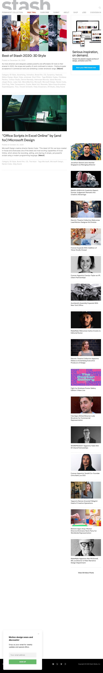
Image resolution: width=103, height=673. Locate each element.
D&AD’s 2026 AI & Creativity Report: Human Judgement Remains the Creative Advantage (84, 192)
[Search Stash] (99, 7)
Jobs (84, 12)
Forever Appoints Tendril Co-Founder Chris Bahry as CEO (85, 474)
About (66, 12)
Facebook (65, 664)
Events (93, 12)
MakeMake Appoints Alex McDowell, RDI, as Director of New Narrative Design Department (84, 561)
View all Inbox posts (86, 573)
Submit (56, 12)
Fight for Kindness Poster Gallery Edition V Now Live (83, 389)
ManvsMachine (27, 82)
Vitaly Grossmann (40, 87)
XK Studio (51, 87)
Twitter (57, 664)
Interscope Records (41, 79)
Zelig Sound (60, 87)
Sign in (98, 12)
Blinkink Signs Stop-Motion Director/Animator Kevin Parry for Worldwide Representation (84, 531)
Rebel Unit (36, 84)
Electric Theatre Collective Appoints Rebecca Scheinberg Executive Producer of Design (85, 361)
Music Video (18, 77)
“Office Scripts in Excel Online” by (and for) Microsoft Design (31, 137)
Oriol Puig (5, 84)
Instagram (53, 664)
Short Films (36, 77)
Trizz (17, 87)
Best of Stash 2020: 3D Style (24, 55)
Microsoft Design (48, 82)
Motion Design (7, 77)
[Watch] (60, 69)
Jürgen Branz (7, 82)
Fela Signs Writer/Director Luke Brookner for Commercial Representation (83, 418)
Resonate (44, 84)
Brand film (39, 75)
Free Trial (31, 12)
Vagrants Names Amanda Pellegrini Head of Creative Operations (84, 502)
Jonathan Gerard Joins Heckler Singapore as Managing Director (83, 164)
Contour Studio (14, 79)
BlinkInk (49, 77)
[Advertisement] (34, 186)
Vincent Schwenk (26, 87)
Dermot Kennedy (27, 79)
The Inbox (33, 161)
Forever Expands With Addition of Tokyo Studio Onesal (84, 249)
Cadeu (55, 77)
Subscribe (44, 12)
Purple (28, 84)
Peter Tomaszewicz (17, 84)
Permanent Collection (12, 12)
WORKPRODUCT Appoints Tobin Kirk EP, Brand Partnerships (85, 447)
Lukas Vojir (17, 82)
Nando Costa (61, 82)
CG (45, 75)
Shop (75, 12)
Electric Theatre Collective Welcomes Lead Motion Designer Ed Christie (85, 221)
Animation (30, 75)
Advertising (21, 75)
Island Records (55, 79)
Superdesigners (8, 87)
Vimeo (61, 664)
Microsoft (37, 82)
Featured (59, 75)
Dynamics (51, 75)
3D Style (12, 75)
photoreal (27, 77)
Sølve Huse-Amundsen (56, 84)
